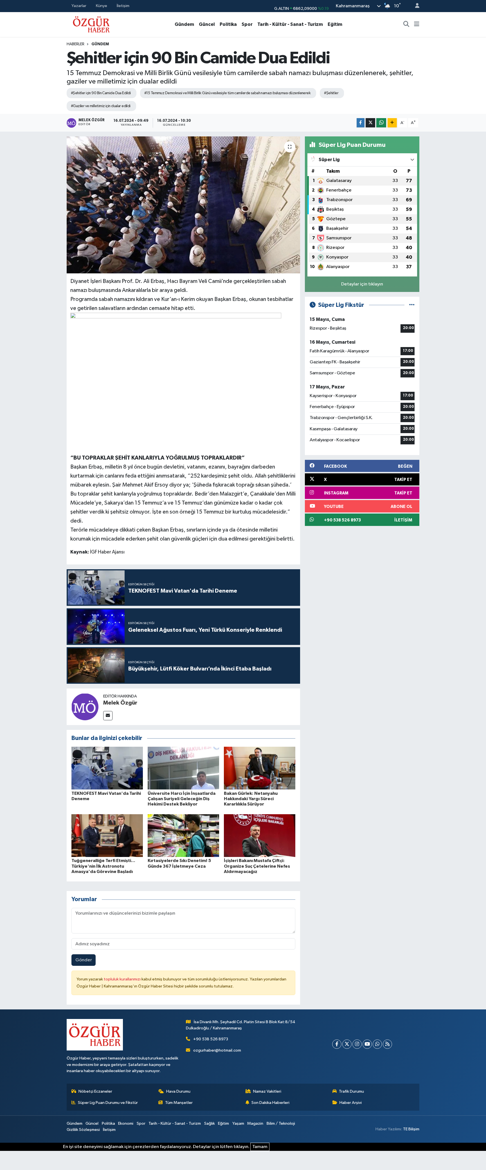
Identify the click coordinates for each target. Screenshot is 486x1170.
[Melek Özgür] (84, 706)
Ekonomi (125, 1123)
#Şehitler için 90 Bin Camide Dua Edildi (101, 93)
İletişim (123, 6)
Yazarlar (78, 6)
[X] (347, 1044)
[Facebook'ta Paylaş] (360, 122)
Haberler (75, 44)
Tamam (259, 1146)
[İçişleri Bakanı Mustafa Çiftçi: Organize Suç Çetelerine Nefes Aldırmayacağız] (259, 835)
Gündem (184, 24)
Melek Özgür (120, 703)
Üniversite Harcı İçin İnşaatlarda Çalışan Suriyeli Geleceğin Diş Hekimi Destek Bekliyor (181, 798)
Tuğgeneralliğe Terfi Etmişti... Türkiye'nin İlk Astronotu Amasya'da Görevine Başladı (103, 866)
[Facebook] (336, 1044)
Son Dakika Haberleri (270, 1103)
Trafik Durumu (351, 1091)
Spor (247, 24)
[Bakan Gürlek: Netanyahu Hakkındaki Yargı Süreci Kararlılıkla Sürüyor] (259, 768)
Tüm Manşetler (179, 1103)
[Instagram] (357, 1044)
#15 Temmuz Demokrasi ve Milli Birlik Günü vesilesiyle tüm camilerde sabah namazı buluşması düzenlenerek (227, 93)
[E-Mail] (107, 715)
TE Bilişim (411, 1129)
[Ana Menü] (416, 24)
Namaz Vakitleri (267, 1091)
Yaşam (238, 1123)
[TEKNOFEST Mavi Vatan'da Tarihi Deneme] (107, 768)
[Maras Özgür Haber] (91, 24)
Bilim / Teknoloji (281, 1123)
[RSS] (387, 1044)
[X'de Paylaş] (370, 122)
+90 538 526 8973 (210, 1039)
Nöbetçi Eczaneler (95, 1091)
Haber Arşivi (350, 1103)
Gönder (83, 960)
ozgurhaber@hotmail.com (217, 1050)
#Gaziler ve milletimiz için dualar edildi (100, 106)
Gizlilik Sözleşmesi (83, 1130)
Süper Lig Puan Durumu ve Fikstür (108, 1103)
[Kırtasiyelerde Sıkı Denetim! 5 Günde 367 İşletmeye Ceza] (183, 835)
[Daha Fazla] (392, 122)
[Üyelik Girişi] (414, 6)
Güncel (207, 24)
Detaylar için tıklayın (362, 284)
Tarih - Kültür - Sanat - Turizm (290, 24)
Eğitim (335, 24)
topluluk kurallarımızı (122, 979)
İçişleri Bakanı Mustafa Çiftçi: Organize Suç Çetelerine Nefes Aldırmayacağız (257, 866)
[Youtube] (367, 1044)
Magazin (255, 1123)
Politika (228, 24)
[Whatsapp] (377, 1044)
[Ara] (406, 24)
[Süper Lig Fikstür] (412, 305)
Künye (101, 6)
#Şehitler (331, 93)
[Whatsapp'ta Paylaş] (381, 122)
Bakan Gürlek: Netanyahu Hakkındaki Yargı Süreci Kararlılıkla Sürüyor (251, 798)
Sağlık (209, 1123)
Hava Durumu (178, 1091)
